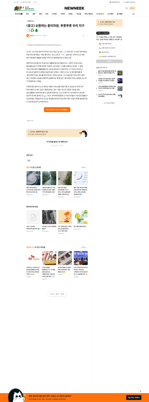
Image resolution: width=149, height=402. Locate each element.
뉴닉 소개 (16, 2)
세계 (40, 14)
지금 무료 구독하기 (134, 398)
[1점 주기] (52, 145)
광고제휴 (119, 14)
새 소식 (35, 2)
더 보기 (83, 167)
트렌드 (71, 14)
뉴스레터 (110, 14)
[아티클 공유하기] (83, 35)
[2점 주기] (55, 145)
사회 (46, 14)
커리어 (63, 14)
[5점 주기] (62, 145)
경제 (33, 14)
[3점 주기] (57, 145)
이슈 (77, 14)
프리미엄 (17, 14)
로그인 (132, 8)
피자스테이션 (88, 14)
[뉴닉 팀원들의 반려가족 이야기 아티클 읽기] (24, 8)
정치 (27, 14)
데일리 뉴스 (31, 21)
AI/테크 (54, 14)
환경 (29, 160)
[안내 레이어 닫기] (140, 391)
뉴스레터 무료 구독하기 (25, 2)
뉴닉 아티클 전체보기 (109, 103)
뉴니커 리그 (100, 14)
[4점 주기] (59, 145)
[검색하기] (126, 8)
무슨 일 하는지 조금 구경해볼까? (57, 110)
